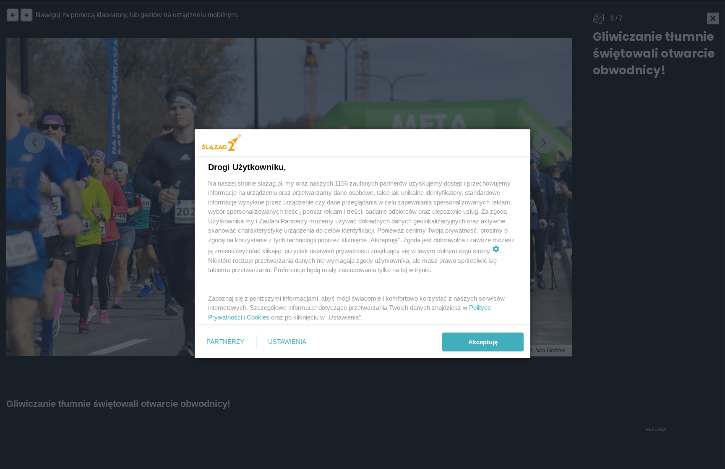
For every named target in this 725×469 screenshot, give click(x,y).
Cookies (258, 317)
